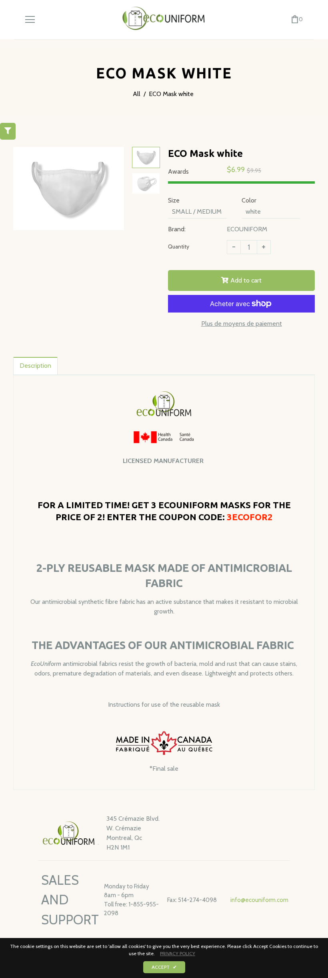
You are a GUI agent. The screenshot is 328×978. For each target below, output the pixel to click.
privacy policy (177, 953)
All (136, 94)
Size (174, 200)
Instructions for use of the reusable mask (164, 704)
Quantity (178, 246)
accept (164, 967)
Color (249, 200)
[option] (68, 188)
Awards (178, 171)
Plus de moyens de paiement (241, 323)
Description (35, 365)
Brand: (177, 229)
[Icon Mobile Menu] (30, 19)
